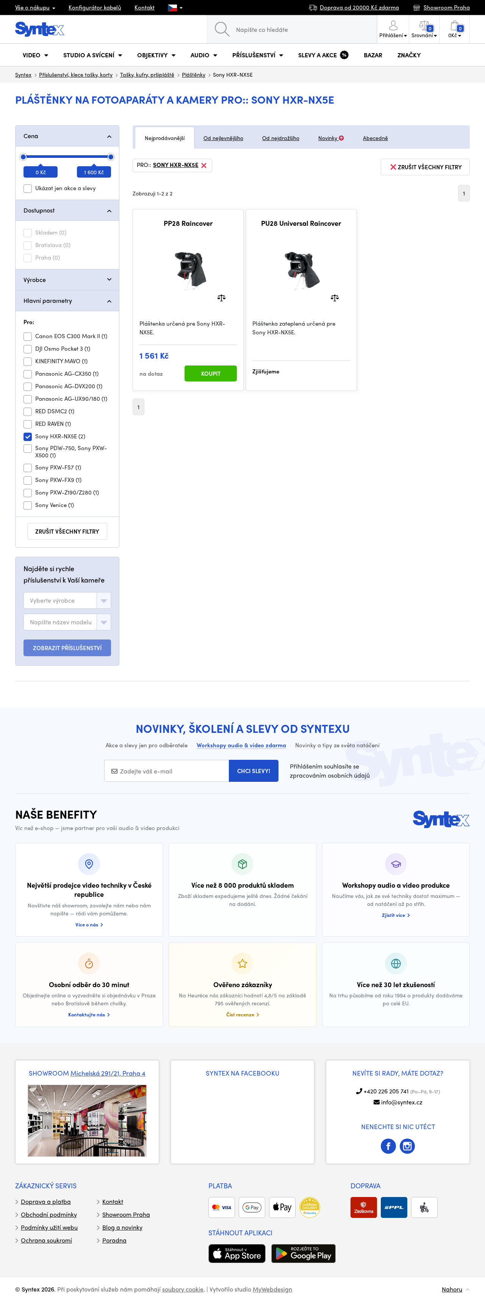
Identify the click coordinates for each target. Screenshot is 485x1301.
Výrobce (34, 279)
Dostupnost (39, 210)
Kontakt (145, 7)
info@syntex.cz (401, 1102)
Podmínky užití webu (49, 1227)
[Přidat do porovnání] (221, 297)
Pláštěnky (193, 74)
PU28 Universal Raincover (301, 223)
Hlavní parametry (47, 300)
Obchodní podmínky (49, 1214)
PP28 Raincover (188, 223)
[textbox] (52, 600)
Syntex (23, 74)
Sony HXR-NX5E (176, 165)
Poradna (114, 1240)
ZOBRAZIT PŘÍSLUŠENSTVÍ (67, 648)
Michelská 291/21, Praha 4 (108, 1072)
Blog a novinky (122, 1227)
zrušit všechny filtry (67, 531)
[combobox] (67, 600)
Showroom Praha (126, 1214)
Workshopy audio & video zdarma (241, 745)
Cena (30, 135)
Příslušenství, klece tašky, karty (76, 74)
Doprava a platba (46, 1201)
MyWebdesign (272, 1289)
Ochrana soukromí (46, 1240)
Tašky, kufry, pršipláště (147, 74)
